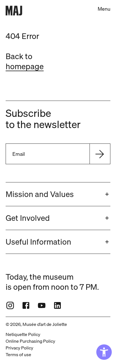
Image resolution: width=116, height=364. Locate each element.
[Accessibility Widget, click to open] (104, 352)
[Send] (100, 154)
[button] (58, 194)
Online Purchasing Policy (30, 341)
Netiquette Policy (23, 334)
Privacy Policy (19, 347)
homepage (25, 66)
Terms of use (18, 354)
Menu (104, 9)
